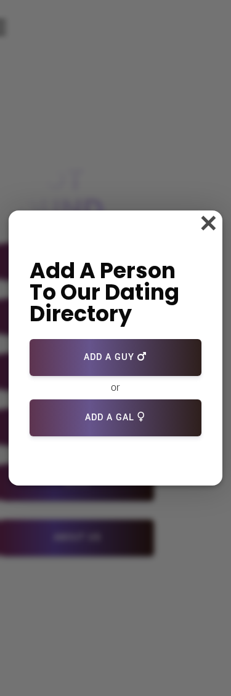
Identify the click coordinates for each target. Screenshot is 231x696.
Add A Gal (111, 417)
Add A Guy (110, 357)
